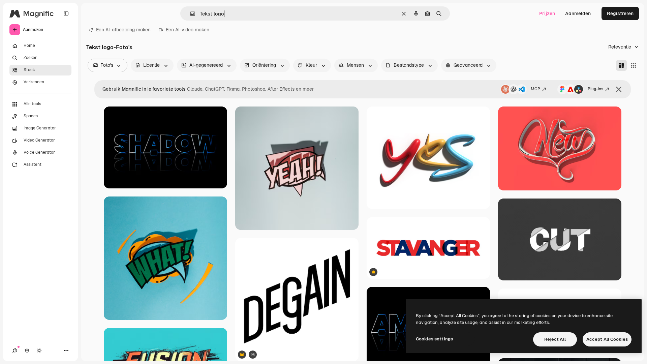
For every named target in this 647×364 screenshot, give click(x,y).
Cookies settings (434, 339)
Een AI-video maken (187, 30)
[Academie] (27, 350)
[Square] (633, 65)
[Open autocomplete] (190, 13)
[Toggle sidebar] (66, 13)
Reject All (555, 339)
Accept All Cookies (607, 339)
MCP (535, 89)
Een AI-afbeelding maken (123, 30)
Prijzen (547, 13)
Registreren (620, 13)
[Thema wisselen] (39, 350)
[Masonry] (621, 65)
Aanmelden (578, 13)
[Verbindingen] (14, 350)
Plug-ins (595, 89)
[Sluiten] (619, 89)
